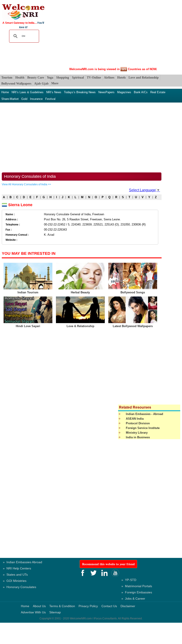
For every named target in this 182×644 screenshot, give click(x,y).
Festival (50, 99)
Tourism (6, 77)
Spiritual (78, 77)
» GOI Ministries (14, 581)
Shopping (62, 77)
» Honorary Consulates (19, 587)
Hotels (121, 77)
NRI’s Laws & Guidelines (28, 92)
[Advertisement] (113, 34)
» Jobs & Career (133, 598)
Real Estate (157, 92)
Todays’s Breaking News (80, 92)
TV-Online (94, 77)
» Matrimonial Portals (136, 586)
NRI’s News (53, 92)
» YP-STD (128, 580)
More (54, 83)
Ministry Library (137, 432)
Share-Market (10, 99)
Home (5, 92)
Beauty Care (35, 77)
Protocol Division (138, 423)
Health (19, 77)
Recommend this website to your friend (108, 564)
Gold (24, 99)
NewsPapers (106, 92)
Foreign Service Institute (143, 428)
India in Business (138, 437)
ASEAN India (135, 418)
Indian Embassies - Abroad (144, 414)
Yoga (50, 77)
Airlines (109, 77)
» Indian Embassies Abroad (22, 562)
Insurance (36, 99)
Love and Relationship (144, 77)
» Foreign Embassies (136, 592)
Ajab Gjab (41, 83)
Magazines (124, 92)
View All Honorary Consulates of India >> (26, 184)
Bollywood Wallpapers (16, 83)
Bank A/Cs (141, 92)
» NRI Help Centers (17, 568)
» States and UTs (15, 574)
